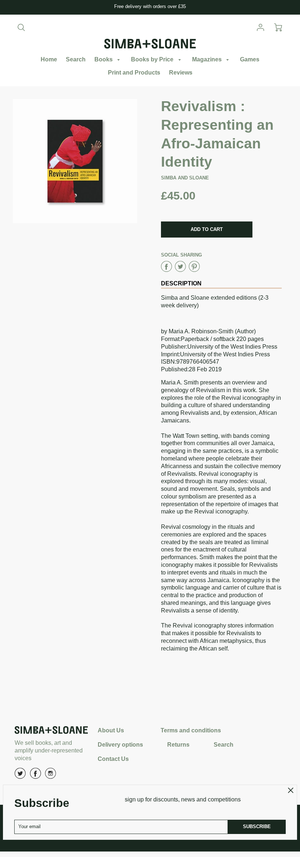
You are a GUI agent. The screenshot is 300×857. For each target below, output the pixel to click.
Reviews (180, 72)
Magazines (207, 59)
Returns (178, 745)
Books (104, 59)
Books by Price (153, 59)
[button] (206, 229)
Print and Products (134, 72)
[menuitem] (49, 59)
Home (49, 59)
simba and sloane (185, 178)
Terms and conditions (191, 730)
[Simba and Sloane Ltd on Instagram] (50, 776)
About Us (111, 730)
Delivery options (120, 745)
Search (76, 59)
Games (249, 59)
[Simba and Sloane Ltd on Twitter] (20, 776)
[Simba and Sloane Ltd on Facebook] (35, 776)
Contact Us (113, 759)
